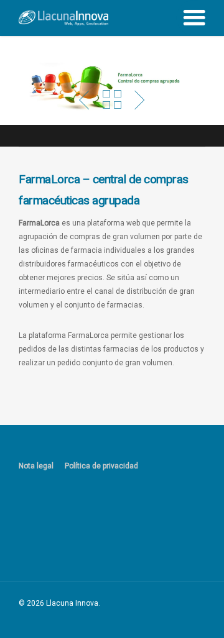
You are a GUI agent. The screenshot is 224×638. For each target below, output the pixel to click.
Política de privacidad (101, 466)
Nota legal (36, 466)
